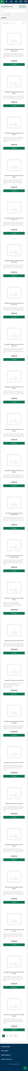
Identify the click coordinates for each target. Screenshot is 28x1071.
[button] (11, 2)
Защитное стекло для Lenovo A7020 (14, 680)
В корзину (14, 64)
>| (15, 1035)
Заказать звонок (22, 7)
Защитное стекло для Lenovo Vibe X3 (14, 762)
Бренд (4, 14)
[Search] (25, 10)
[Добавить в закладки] (24, 71)
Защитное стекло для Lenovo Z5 (14, 803)
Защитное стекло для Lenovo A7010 (14, 640)
